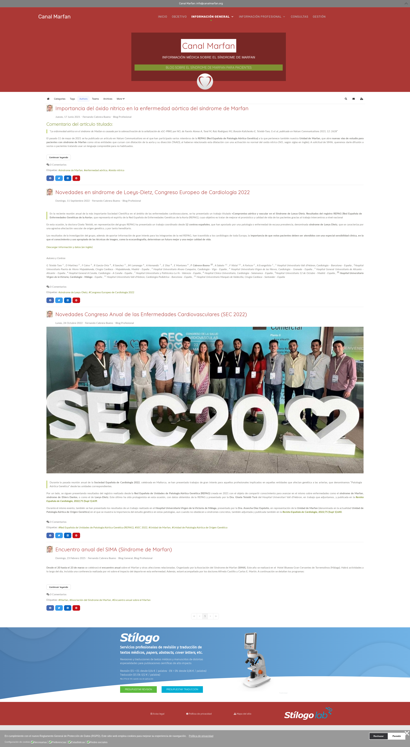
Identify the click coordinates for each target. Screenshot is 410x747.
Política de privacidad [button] (201, 736)
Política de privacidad (200, 714)
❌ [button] (407, 733)
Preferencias (59, 742)
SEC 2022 (141, 527)
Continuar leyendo (58, 157)
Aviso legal (158, 714)
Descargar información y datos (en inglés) (69, 247)
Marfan (64, 600)
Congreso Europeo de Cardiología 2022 (112, 292)
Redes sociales (98, 742)
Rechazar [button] (378, 736)
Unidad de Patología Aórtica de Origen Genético (200, 527)
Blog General (125, 558)
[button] (187, 736)
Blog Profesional (122, 117)
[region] (205, 59)
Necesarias (40, 742)
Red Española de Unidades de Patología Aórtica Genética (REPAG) (97, 527)
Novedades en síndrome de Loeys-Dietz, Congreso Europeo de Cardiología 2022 (152, 192)
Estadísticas (78, 742)
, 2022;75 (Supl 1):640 (312, 512)
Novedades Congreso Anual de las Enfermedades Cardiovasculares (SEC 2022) (151, 314)
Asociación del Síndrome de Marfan (91, 600)
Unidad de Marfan (160, 527)
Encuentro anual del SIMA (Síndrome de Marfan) (113, 549)
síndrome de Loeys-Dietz (73, 292)
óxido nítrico (117, 170)
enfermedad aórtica (96, 170)
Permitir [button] (397, 736)
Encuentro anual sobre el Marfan (132, 600)
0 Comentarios (58, 164)
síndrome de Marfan (71, 170)
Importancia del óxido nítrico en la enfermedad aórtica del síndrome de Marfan (151, 108)
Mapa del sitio (244, 714)
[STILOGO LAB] (308, 713)
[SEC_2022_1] (205, 400)
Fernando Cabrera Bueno (97, 117)
